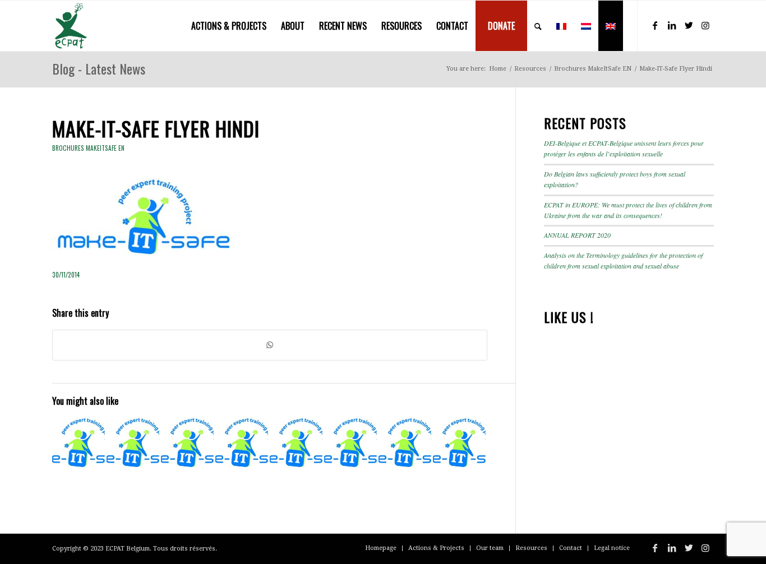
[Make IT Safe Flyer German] (405, 443)
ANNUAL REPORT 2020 (577, 234)
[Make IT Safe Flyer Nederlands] (296, 443)
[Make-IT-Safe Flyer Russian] (459, 443)
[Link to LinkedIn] (671, 25)
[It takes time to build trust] (241, 443)
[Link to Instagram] (705, 25)
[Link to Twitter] (688, 25)
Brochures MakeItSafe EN (88, 148)
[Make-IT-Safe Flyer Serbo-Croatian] (78, 443)
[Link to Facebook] (655, 25)
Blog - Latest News (98, 68)
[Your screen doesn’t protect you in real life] (133, 443)
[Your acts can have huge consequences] (350, 443)
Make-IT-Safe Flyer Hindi (156, 128)
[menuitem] (229, 26)
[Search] (538, 26)
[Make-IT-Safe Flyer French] (187, 443)
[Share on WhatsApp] (270, 345)
